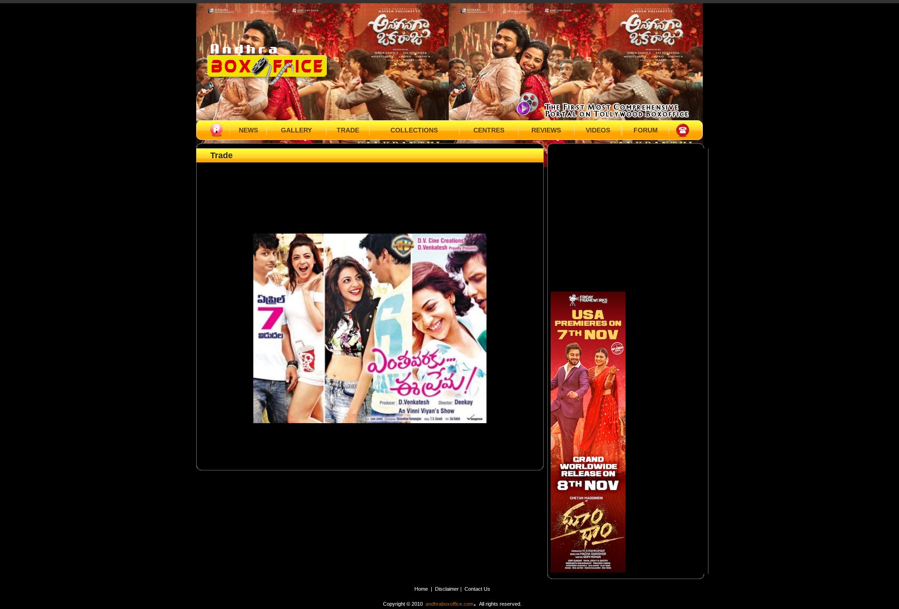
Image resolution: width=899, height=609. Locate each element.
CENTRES (488, 130)
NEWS (248, 130)
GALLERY (296, 130)
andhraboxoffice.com (449, 604)
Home (421, 589)
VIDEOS (598, 130)
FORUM (646, 130)
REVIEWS (546, 130)
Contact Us (477, 589)
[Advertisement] (369, 186)
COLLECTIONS (414, 130)
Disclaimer (447, 589)
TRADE (348, 130)
